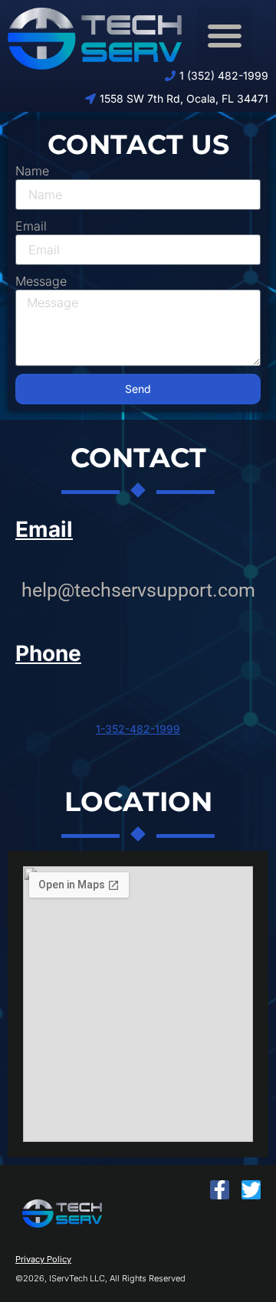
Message (41, 281)
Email (31, 226)
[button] (224, 35)
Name (32, 170)
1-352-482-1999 (138, 728)
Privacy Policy (43, 1259)
